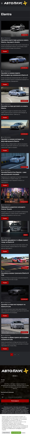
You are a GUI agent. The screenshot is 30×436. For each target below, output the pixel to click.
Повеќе (5, 51)
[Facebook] (13, 376)
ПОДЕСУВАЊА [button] (6, 432)
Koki (3, 38)
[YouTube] (15, 376)
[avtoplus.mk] (16, 3)
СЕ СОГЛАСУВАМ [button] (16, 432)
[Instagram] (17, 376)
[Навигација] (2, 3)
